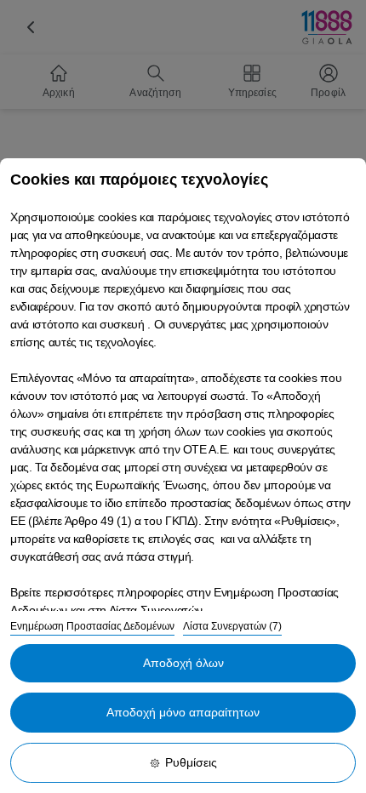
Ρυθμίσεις (191, 762)
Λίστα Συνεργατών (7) (232, 626)
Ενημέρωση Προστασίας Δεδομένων (92, 626)
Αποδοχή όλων (183, 663)
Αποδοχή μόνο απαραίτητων (183, 712)
